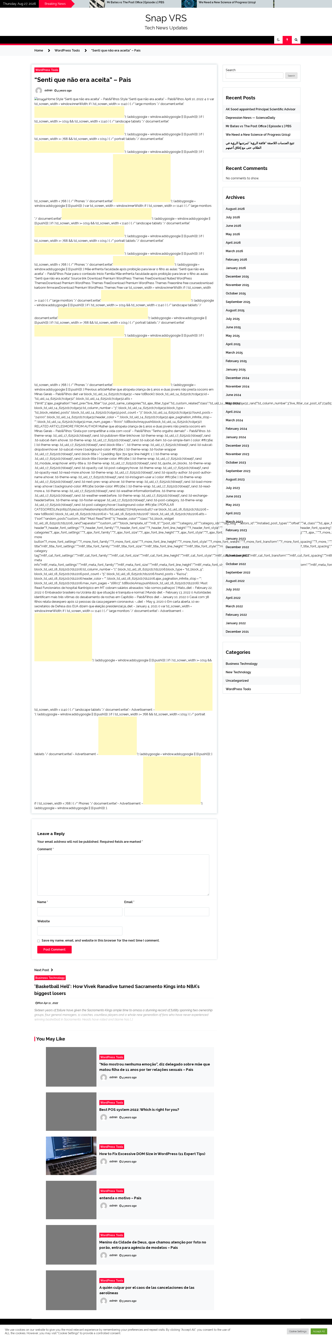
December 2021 (237, 631)
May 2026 (233, 234)
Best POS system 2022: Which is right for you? (139, 1109)
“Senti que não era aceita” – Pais (82, 79)
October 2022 (236, 564)
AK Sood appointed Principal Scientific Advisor (260, 109)
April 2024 (233, 412)
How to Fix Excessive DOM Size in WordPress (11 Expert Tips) (152, 1154)
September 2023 (238, 471)
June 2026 (233, 226)
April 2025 (233, 344)
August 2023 (235, 479)
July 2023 (233, 488)
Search (231, 70)
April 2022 (233, 598)
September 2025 (238, 302)
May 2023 (233, 505)
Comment (45, 849)
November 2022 (237, 555)
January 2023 (236, 538)
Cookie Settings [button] (297, 1331)
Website (43, 921)
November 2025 (237, 285)
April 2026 (233, 242)
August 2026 (235, 209)
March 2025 (234, 352)
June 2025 (233, 327)
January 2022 (236, 623)
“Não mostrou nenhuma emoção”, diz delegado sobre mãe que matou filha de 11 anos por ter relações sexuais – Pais (154, 1067)
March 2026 (234, 251)
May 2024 (233, 403)
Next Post (41, 970)
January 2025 (236, 369)
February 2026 (236, 259)
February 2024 (236, 428)
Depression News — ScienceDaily (250, 118)
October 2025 (236, 293)
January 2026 (236, 268)
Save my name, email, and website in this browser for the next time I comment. (101, 940)
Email (129, 902)
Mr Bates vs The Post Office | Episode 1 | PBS (91, 2)
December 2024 (237, 378)
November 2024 (237, 386)
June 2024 (233, 395)
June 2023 (233, 496)
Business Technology (50, 977)
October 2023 (236, 462)
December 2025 (237, 276)
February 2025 (236, 361)
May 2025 (233, 335)
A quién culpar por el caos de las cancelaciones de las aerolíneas (146, 1290)
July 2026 (233, 217)
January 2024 (236, 437)
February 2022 (236, 615)
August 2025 (235, 310)
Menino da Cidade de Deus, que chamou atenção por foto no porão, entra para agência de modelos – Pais (152, 1245)
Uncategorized (237, 680)
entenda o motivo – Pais (120, 1198)
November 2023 (237, 454)
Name (42, 902)
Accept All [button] (319, 1331)
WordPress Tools (46, 69)
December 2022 (237, 547)
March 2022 (234, 606)
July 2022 (233, 589)
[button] (278, 40)
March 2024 (234, 420)
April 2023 (233, 513)
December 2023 (237, 445)
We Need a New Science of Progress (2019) (183, 2)
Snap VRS (166, 18)
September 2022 (238, 572)
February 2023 (236, 530)
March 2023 (234, 522)
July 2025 (233, 319)
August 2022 (235, 581)
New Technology (238, 672)
